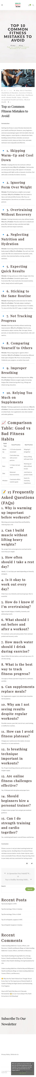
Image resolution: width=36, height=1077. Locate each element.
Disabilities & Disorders (9, 93)
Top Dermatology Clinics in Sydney (11, 909)
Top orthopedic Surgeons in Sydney (11, 925)
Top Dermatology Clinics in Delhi (11, 914)
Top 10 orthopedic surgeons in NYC (11, 919)
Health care (11, 95)
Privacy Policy (5, 1054)
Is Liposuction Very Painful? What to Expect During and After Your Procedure (19, 873)
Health (3, 95)
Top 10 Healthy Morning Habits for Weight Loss (17, 879)
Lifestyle (25, 97)
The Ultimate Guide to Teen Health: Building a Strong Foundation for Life (17, 960)
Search (3, 886)
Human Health (11, 97)
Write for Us (15, 1054)
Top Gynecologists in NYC (9, 904)
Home (13, 45)
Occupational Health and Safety (12, 100)
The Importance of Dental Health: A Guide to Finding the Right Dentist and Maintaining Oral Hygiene (16, 983)
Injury (19, 97)
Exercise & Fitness (25, 93)
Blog (21, 45)
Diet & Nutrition (25, 90)
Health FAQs (20, 95)
